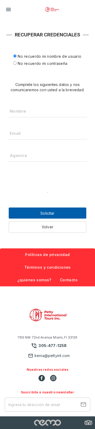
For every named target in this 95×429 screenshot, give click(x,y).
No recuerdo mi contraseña (42, 63)
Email (15, 133)
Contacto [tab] (69, 280)
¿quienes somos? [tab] (34, 280)
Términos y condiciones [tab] (47, 267)
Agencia (18, 155)
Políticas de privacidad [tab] (47, 254)
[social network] (42, 378)
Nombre (18, 111)
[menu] (8, 9)
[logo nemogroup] (47, 422)
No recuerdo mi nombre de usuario (49, 56)
